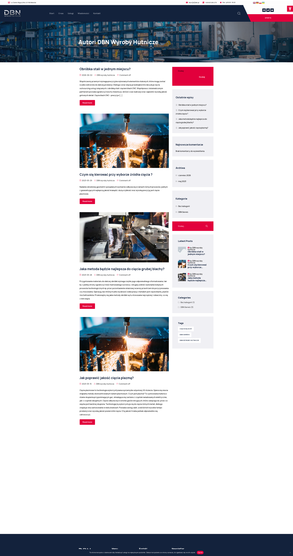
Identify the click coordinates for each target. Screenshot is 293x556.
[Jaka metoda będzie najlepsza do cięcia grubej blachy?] (182, 277)
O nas (61, 13)
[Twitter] (268, 10)
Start (51, 13)
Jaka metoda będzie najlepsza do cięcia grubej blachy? (196, 282)
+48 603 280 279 (211, 3)
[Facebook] (264, 10)
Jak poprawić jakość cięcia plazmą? (193, 128)
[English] (254, 2)
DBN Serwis (183, 212)
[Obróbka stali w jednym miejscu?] (182, 251)
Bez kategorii (184, 206)
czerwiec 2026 (184, 175)
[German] (257, 2)
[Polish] (260, 2)
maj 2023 (182, 181)
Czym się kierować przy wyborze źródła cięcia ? (197, 267)
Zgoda (200, 552)
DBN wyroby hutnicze (106, 75)
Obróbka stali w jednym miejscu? (192, 105)
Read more (87, 103)
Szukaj (181, 71)
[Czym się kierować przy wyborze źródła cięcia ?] (182, 264)
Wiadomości (83, 13)
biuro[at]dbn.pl (194, 3)
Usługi (70, 13)
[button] (290, 9)
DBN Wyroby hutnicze (189, 340)
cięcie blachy (186, 329)
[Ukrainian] (263, 2)
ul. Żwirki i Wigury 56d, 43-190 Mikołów (23, 3)
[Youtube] (272, 10)
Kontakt (96, 13)
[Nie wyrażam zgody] (290, 552)
